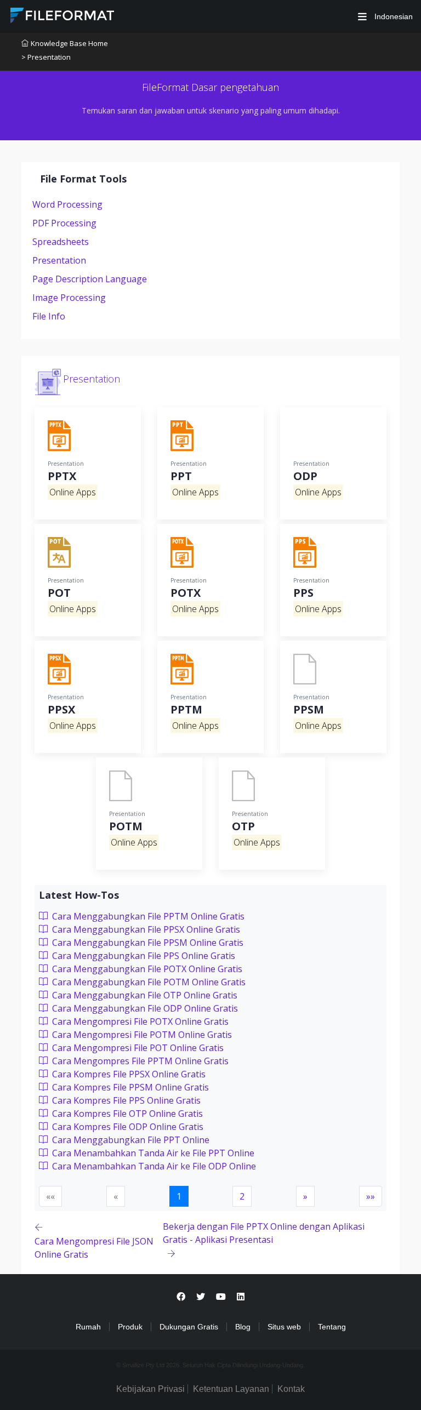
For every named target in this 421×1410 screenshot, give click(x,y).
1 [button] (179, 1196)
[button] (305, 1196)
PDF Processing (64, 223)
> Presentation (46, 57)
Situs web (284, 1326)
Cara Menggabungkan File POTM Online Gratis (148, 982)
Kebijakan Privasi (150, 1389)
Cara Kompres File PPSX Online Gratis (128, 1074)
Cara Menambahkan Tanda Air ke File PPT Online (152, 1153)
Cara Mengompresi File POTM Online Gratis (141, 1035)
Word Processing (67, 204)
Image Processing (69, 298)
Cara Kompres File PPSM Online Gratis (129, 1087)
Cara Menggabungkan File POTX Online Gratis (146, 969)
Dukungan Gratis (189, 1326)
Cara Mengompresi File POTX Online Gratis (139, 1021)
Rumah (88, 1326)
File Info (48, 316)
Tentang (332, 1326)
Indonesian (392, 16)
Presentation (59, 260)
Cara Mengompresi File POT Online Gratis (137, 1048)
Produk (130, 1326)
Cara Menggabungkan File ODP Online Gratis (144, 1008)
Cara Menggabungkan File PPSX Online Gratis (145, 929)
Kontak (291, 1389)
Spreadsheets (60, 242)
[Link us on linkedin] (240, 1296)
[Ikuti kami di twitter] (200, 1296)
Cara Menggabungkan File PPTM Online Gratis (147, 916)
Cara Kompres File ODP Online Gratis (126, 1127)
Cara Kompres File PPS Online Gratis (125, 1100)
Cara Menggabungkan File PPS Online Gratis (142, 956)
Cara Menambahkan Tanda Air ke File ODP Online (153, 1166)
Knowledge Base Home (69, 43)
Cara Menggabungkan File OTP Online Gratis (143, 995)
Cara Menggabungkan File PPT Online (129, 1140)
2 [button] (242, 1196)
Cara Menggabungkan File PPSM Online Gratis (146, 943)
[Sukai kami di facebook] (181, 1296)
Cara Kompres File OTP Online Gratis (126, 1114)
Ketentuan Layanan (231, 1389)
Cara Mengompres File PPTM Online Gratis (139, 1061)
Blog (243, 1326)
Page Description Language (89, 279)
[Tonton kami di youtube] (220, 1296)
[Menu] (362, 17)
